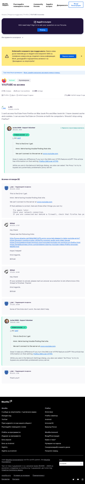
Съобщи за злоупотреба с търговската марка (19, 412)
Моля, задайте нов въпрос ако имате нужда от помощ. (42, 73)
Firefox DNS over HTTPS (48, 161)
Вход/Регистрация (76, 5)
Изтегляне (49, 412)
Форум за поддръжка (15, 15)
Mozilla (7, 401)
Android (48, 419)
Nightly (5, 447)
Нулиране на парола (53, 443)
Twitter (5, 419)
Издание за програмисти (11, 436)
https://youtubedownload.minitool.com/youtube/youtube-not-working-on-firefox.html (45, 242)
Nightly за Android (9, 451)
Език (60, 460)
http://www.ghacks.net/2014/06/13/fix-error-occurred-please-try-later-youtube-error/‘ (45, 238)
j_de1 (10, 107)
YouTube (78, 479)
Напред (42, 30)
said (19, 138)
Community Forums (38, 5)
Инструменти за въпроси (11, 37)
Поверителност (38, 475)
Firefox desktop (51, 416)
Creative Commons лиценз (12, 470)
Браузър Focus (51, 427)
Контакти (15, 479)
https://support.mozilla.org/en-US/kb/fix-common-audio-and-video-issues (40, 240)
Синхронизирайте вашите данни (57, 447)
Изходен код (6, 416)
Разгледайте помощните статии (21, 5)
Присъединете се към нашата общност (17, 423)
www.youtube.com (50, 154)
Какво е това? (50, 440)
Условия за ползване (22, 475)
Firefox (26, 15)
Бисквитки (6, 479)
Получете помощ (51, 451)
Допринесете (62, 5)
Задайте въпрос (49, 5)
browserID (49, 423)
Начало (4, 15)
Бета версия (6, 440)
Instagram (82, 479)
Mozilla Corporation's (14, 460)
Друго (14, 95)
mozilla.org (6, 475)
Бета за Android (8, 443)
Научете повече (68, 56)
